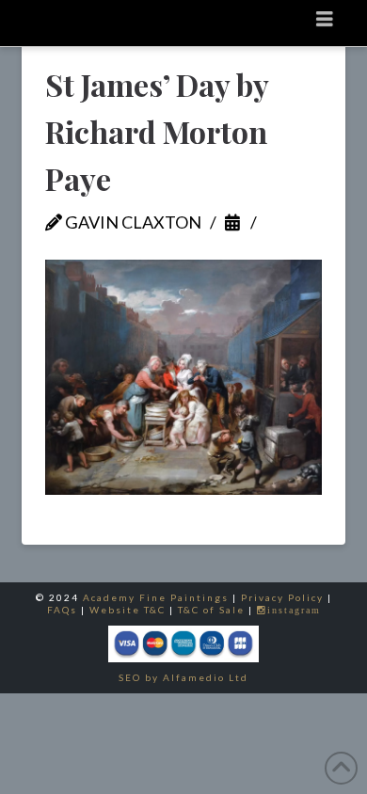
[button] (325, 18)
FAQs (62, 609)
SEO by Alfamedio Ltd (183, 677)
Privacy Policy (282, 597)
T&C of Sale (211, 609)
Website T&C (127, 609)
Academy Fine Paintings (156, 597)
